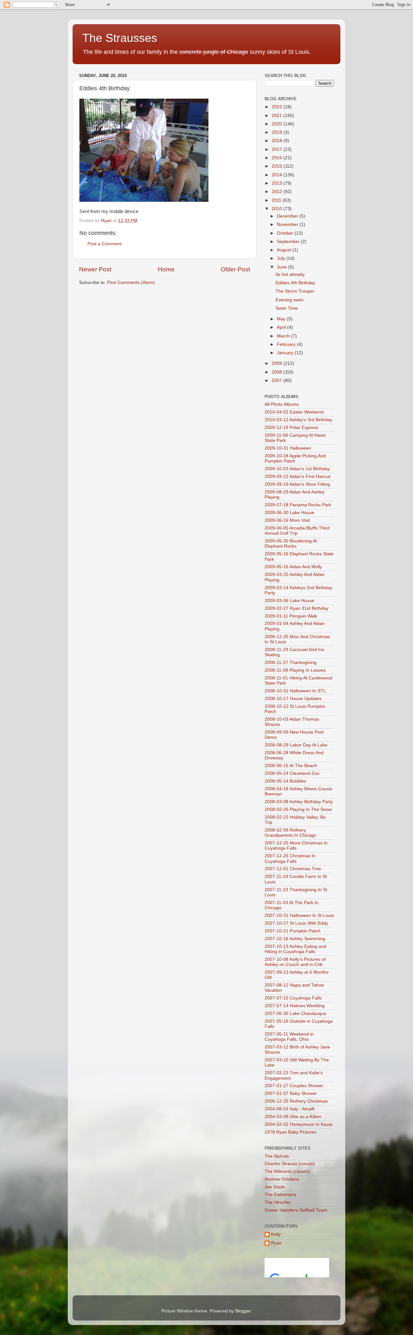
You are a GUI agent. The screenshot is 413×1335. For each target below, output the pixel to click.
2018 (277, 140)
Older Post (235, 269)
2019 (277, 132)
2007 (277, 380)
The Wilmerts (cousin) (287, 1171)
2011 (277, 200)
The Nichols (277, 1156)
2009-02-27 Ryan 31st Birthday (296, 608)
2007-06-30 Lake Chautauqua (295, 1013)
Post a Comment (104, 243)
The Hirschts (277, 1202)
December (288, 216)
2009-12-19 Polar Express (291, 427)
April (282, 327)
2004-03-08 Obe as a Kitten (293, 1116)
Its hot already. (291, 274)
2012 (277, 191)
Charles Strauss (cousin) (290, 1163)
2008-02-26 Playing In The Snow (298, 809)
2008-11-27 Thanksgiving (291, 662)
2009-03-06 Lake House (289, 600)
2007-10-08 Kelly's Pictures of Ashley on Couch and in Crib (295, 962)
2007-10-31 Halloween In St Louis (299, 915)
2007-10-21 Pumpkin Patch (292, 931)
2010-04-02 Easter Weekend (294, 412)
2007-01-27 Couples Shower (294, 1085)
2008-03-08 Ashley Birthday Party (299, 801)
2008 (277, 372)
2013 (277, 183)
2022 (277, 106)
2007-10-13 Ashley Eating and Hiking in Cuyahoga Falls (295, 949)
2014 (277, 174)
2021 (277, 115)
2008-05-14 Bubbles (285, 781)
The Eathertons (280, 1194)
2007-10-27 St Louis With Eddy (296, 923)
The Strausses (119, 37)
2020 (277, 124)
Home (166, 269)
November (288, 224)
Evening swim (290, 299)
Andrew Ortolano (282, 1179)
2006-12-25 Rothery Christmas (296, 1101)
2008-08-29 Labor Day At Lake (296, 745)
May (282, 319)
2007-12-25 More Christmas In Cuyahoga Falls (296, 846)
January (286, 352)
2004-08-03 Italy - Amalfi (290, 1108)
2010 (277, 208)
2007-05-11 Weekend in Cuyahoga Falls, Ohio (289, 1037)
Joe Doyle (275, 1186)
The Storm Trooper (295, 291)
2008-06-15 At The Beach (291, 765)
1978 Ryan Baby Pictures (290, 1132)
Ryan (276, 1243)
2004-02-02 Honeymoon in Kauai (298, 1124)
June (282, 267)
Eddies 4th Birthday (295, 282)
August (284, 250)
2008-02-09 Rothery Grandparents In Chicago (290, 833)
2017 (277, 149)
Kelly (276, 1234)
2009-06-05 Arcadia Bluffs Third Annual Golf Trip (297, 531)
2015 (277, 166)
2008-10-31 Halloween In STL (295, 690)
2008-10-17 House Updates (293, 698)
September (289, 241)
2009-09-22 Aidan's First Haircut (297, 476)
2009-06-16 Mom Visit (287, 520)
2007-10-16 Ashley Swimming (295, 938)
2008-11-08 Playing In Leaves (295, 670)
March (284, 336)
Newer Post (95, 269)
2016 (277, 157)
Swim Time (287, 308)
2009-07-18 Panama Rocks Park (298, 504)
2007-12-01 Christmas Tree (293, 868)
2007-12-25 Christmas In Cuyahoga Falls (290, 858)
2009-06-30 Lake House (289, 512)
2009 (277, 363)
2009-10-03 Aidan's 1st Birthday (297, 468)
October (286, 233)
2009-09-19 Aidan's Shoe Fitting (297, 484)
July (281, 258)
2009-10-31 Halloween (288, 448)
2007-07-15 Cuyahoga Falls (293, 998)
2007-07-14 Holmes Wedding (295, 1005)
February (287, 344)
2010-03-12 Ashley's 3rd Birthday (298, 419)
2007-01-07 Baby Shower (291, 1093)
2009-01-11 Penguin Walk (291, 616)
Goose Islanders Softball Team (296, 1210)
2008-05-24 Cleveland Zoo (292, 773)
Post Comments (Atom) (131, 282)
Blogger (243, 1311)
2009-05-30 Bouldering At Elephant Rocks (291, 544)
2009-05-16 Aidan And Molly (293, 566)
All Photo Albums (282, 404)
